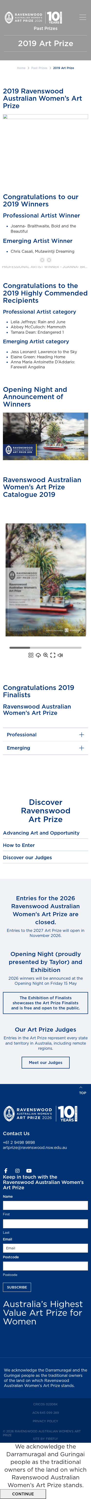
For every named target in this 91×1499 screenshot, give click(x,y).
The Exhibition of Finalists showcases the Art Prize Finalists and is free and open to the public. (45, 1003)
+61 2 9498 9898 (19, 1142)
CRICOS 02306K (54, 1404)
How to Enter (19, 845)
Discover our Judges (27, 857)
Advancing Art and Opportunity (41, 833)
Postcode (10, 1275)
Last (6, 1232)
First (6, 1214)
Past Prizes (39, 68)
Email (16, 1239)
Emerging (18, 748)
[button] (83, 17)
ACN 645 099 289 (54, 1413)
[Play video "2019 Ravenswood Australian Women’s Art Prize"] (45, 436)
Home (21, 68)
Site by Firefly (45, 1439)
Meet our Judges (45, 1062)
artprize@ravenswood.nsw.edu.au (35, 1147)
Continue (23, 1494)
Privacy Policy (54, 1421)
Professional (22, 735)
